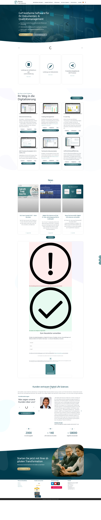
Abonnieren (50, 373)
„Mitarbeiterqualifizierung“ (68, 409)
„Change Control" (68, 411)
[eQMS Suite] (38, 484)
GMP (24, 74)
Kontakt (79, 2)
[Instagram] (58, 483)
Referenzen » (57, 2)
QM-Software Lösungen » (38, 2)
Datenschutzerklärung (58, 353)
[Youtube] (55, 483)
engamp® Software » (49, 2)
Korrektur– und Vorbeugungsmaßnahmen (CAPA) (71, 64)
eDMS (21, 29)
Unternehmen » (74, 2)
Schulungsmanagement (48, 73)
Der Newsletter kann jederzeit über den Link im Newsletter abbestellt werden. (50, 355)
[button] (85, 2)
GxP (31, 69)
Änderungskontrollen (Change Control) (72, 65)
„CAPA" (60, 411)
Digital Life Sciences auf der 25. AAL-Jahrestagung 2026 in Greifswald (50, 217)
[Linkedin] (52, 483)
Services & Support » (65, 2)
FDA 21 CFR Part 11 (30, 73)
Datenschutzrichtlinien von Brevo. (54, 361)
